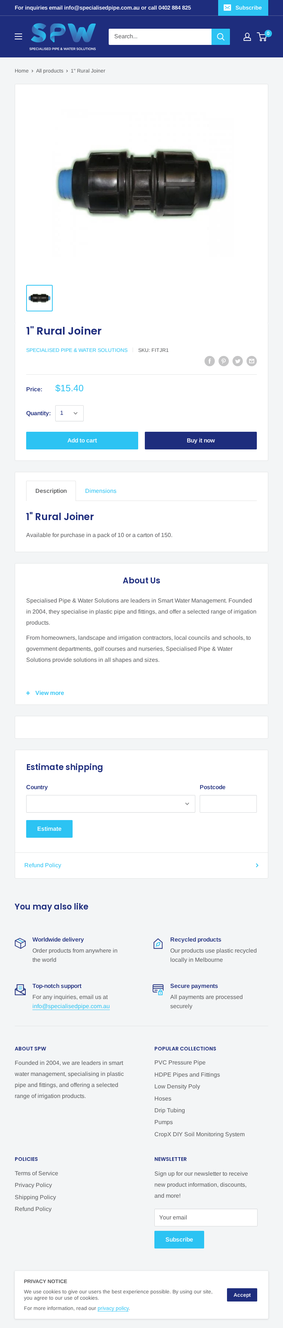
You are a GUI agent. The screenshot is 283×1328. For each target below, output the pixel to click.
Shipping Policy (35, 1197)
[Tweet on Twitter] (238, 360)
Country (37, 787)
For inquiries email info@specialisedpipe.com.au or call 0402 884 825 (103, 7)
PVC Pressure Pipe (180, 1062)
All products (49, 71)
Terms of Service (36, 1173)
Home (22, 71)
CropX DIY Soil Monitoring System (199, 1134)
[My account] (247, 37)
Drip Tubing (169, 1110)
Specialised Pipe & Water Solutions (76, 350)
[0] (262, 36)
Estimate (49, 829)
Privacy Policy (33, 1185)
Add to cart (82, 440)
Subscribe (248, 7)
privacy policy (113, 1308)
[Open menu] (18, 36)
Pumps (163, 1122)
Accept (242, 1295)
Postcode (213, 787)
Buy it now (201, 440)
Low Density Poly (177, 1086)
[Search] (221, 37)
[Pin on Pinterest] (224, 360)
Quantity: (38, 413)
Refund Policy (42, 865)
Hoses (162, 1098)
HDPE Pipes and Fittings (187, 1074)
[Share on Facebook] (210, 360)
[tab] (51, 491)
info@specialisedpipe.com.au (71, 1006)
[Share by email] (252, 360)
